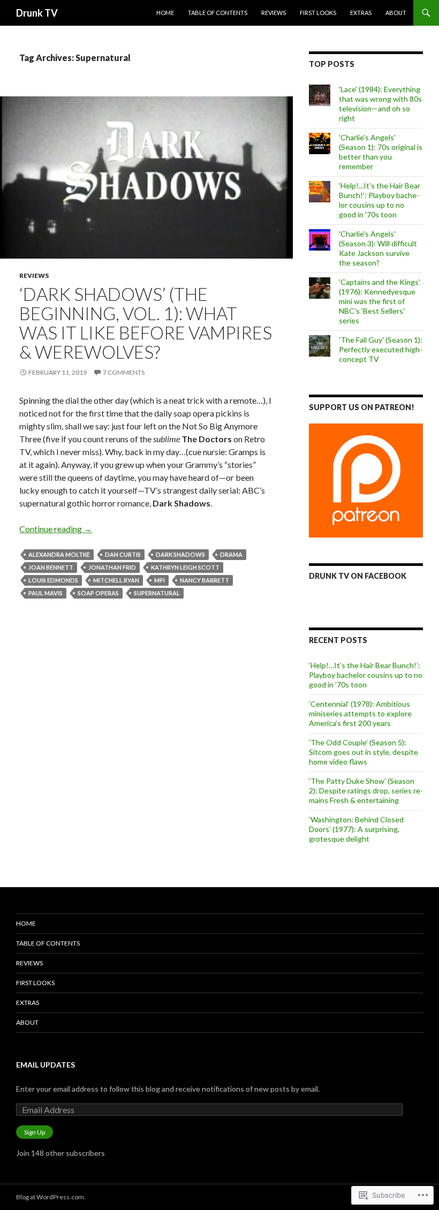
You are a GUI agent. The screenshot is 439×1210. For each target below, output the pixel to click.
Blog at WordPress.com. (51, 1197)
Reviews (273, 12)
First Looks (318, 12)
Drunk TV (37, 13)
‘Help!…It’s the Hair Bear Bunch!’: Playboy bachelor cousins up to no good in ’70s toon (365, 675)
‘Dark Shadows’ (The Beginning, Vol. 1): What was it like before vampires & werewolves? (145, 322)
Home (165, 12)
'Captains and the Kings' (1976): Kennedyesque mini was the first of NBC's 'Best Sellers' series (379, 301)
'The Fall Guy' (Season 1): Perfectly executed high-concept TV (380, 349)
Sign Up (34, 1132)
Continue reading (55, 529)
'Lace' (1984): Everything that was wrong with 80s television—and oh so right (380, 104)
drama (231, 554)
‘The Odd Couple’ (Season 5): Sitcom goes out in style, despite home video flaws (363, 752)
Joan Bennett (50, 567)
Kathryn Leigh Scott (185, 567)
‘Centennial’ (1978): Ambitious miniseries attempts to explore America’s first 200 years (360, 713)
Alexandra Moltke (59, 554)
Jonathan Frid (112, 567)
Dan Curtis (123, 554)
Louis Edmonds (53, 580)
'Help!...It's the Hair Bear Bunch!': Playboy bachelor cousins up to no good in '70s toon (379, 200)
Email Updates (45, 1064)
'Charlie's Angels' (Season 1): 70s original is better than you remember (380, 152)
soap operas (98, 592)
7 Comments (124, 372)
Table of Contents (217, 12)
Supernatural (157, 592)
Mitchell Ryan (116, 580)
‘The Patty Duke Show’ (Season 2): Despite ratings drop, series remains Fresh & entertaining (366, 790)
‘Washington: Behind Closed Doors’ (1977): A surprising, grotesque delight (356, 829)
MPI (159, 580)
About (395, 12)
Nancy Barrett (204, 580)
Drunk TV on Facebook (357, 575)
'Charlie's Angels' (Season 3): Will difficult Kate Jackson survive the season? (378, 248)
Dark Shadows (180, 554)
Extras (361, 12)
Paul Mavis (45, 592)
